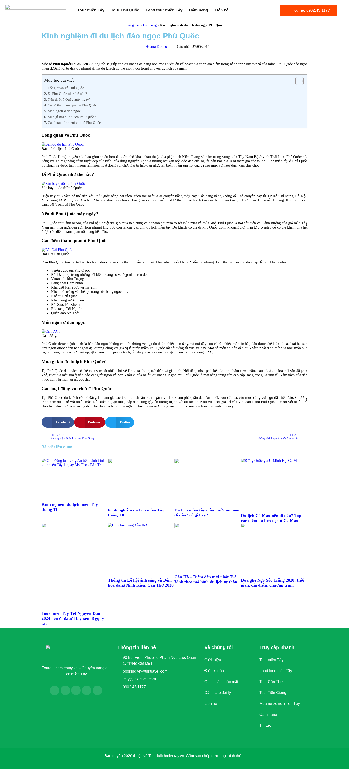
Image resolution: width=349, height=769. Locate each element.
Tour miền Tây (90, 10)
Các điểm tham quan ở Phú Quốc (72, 105)
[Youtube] (76, 690)
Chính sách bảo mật (221, 682)
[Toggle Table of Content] (297, 81)
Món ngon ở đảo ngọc (64, 111)
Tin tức (265, 725)
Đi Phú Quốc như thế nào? (67, 93)
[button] (58, 422)
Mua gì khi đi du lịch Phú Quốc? (72, 117)
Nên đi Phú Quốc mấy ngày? (69, 99)
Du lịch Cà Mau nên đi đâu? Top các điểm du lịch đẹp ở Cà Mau (271, 518)
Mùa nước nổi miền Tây (279, 704)
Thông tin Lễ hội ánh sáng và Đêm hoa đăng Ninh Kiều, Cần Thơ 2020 (141, 582)
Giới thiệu (212, 660)
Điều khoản (214, 671)
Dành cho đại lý (217, 693)
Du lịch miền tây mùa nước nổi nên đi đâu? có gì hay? (206, 512)
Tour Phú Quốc (125, 10)
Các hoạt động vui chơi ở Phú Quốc (74, 122)
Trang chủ (133, 25)
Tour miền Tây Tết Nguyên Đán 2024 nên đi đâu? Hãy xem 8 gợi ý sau (73, 618)
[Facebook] (54, 690)
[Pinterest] (97, 690)
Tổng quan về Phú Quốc (66, 88)
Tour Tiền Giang (272, 693)
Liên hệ (221, 10)
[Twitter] (65, 690)
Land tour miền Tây (164, 10)
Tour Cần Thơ (271, 682)
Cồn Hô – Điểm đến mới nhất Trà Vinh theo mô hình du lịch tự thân (205, 579)
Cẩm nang (198, 10)
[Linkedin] (86, 690)
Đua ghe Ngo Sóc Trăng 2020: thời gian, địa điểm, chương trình (272, 582)
